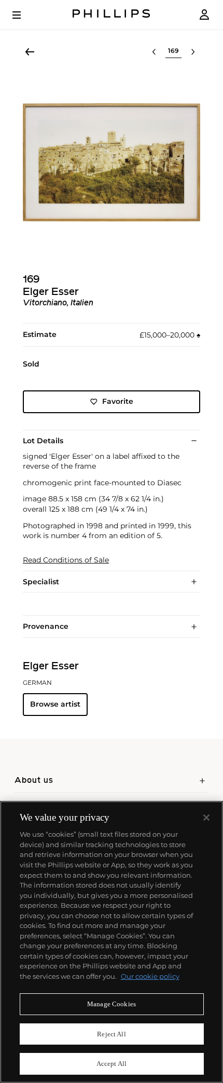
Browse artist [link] (55, 704)
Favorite (117, 401)
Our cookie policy (150, 976)
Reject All (111, 1034)
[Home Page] (111, 14)
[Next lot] (193, 52)
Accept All (111, 1063)
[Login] (204, 14)
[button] (111, 162)
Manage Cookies (111, 1004)
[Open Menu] (23, 15)
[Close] (206, 817)
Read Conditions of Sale (66, 560)
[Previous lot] (154, 52)
